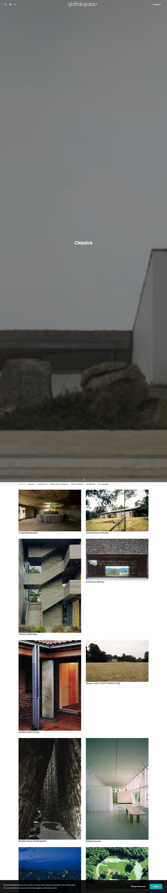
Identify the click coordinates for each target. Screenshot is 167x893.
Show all (22, 484)
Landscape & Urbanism (59, 484)
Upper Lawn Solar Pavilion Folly (103, 683)
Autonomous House (97, 532)
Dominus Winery (95, 581)
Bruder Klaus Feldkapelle (32, 841)
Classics (31, 484)
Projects (157, 4)
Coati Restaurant (28, 532)
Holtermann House (29, 732)
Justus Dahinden (28, 634)
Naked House (93, 841)
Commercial (42, 484)
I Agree (156, 886)
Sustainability (103, 484)
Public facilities (77, 484)
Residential (90, 484)
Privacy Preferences (138, 886)
